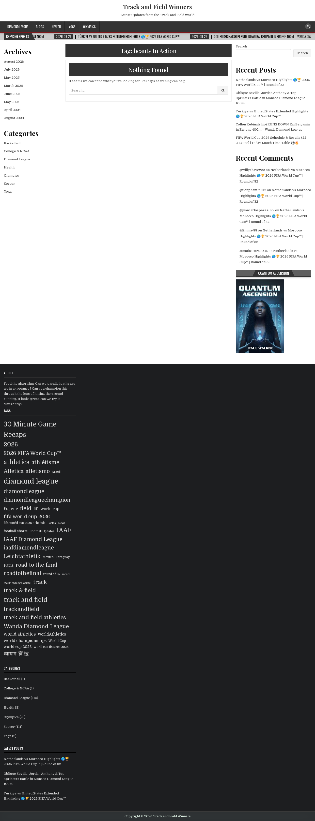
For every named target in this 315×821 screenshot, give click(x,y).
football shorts (16, 531)
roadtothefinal (22, 573)
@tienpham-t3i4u (252, 190)
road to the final (36, 565)
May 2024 (11, 102)
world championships (25, 640)
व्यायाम (10, 654)
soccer (66, 574)
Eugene (11, 509)
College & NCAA (16, 151)
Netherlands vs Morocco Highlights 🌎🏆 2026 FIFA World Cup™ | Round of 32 (274, 175)
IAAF (64, 530)
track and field (25, 599)
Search (241, 46)
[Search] (308, 26)
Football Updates (42, 531)
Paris (9, 565)
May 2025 (12, 77)
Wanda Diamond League (36, 626)
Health (56, 26)
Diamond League (17, 26)
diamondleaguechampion (37, 500)
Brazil (56, 472)
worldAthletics (52, 634)
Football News (56, 523)
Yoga (72, 26)
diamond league (31, 481)
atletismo (38, 471)
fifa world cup (46, 509)
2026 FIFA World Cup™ (32, 453)
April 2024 (12, 110)
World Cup (57, 641)
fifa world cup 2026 (27, 516)
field (26, 508)
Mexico (48, 557)
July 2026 (12, 69)
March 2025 (13, 86)
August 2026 (14, 61)
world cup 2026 (18, 647)
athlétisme (45, 462)
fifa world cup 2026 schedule (25, 523)
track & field (20, 590)
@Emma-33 (248, 230)
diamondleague (24, 491)
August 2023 (14, 118)
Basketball (12, 143)
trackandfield (21, 609)
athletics (17, 462)
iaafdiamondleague (29, 548)
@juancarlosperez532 (256, 210)
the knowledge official (17, 583)
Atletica (14, 471)
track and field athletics (35, 618)
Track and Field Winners (157, 7)
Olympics (89, 26)
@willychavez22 (252, 170)
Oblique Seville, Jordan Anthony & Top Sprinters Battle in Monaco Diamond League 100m (270, 98)
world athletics (20, 634)
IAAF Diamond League (33, 539)
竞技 (23, 654)
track (40, 582)
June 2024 (12, 94)
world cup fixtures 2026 (51, 647)
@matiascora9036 (253, 251)
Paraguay (63, 557)
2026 (11, 444)
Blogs (40, 26)
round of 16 (51, 574)
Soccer (9, 183)
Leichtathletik (22, 556)
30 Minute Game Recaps (30, 429)
